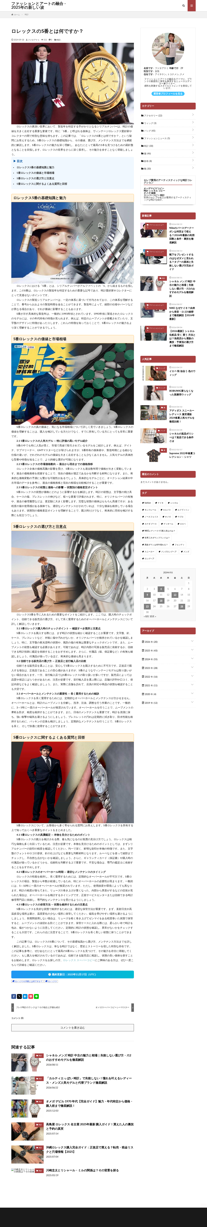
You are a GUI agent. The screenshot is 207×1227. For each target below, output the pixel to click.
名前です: (148, 68)
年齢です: (174, 68)
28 (181, 606)
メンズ (186, 552)
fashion (148, 503)
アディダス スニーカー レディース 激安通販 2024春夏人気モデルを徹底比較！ (182, 416)
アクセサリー (152, 116)
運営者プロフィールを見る (168, 94)
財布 (147, 161)
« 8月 (146, 616)
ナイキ (160, 503)
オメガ (168, 517)
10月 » (153, 616)
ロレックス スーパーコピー (79, 960)
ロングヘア (149, 559)
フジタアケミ (34, 40)
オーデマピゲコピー (154, 188)
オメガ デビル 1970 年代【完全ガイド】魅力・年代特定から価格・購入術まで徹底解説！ (89, 1103)
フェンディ (179, 545)
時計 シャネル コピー (154, 191)
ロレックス (52, 981)
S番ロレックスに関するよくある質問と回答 (42, 184)
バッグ (149, 131)
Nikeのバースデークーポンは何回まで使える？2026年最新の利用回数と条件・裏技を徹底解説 (182, 235)
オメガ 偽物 (150, 193)
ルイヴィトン (183, 510)
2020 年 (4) (150, 694)
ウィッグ (149, 123)
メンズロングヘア (169, 552)
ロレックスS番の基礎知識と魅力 (35, 167)
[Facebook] (13, 996)
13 (175, 595)
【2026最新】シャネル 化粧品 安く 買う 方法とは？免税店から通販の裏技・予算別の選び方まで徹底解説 (182, 338)
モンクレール (150, 510)
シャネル (174, 503)
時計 (59, 40)
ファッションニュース (156, 138)
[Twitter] (19, 996)
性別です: (148, 71)
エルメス (167, 510)
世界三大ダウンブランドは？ (157, 538)
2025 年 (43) (151, 651)
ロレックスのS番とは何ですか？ (28, 981)
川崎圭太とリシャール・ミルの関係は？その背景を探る (82, 1170)
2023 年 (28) (151, 668)
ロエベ (183, 524)
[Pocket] (30, 996)
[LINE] (36, 996)
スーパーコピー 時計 (154, 195)
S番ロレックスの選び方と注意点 (35, 178)
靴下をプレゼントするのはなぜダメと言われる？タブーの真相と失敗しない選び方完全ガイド (181, 261)
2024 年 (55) (151, 659)
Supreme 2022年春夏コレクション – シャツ (182, 455)
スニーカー (149, 552)
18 (161, 601)
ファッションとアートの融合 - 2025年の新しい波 (38, 6)
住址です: (148, 74)
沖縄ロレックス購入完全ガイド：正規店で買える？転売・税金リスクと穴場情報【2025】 (89, 1149)
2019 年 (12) (151, 703)
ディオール (168, 524)
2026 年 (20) (151, 642)
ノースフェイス (151, 517)
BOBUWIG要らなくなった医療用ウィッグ (181, 393)
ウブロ (180, 517)
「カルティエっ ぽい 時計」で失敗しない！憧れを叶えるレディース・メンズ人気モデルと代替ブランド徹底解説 (89, 1080)
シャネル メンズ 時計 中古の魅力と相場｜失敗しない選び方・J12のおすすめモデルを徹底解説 (88, 1057)
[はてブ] (25, 996)
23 (147, 606)
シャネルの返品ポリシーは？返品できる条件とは (181, 437)
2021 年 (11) (151, 686)
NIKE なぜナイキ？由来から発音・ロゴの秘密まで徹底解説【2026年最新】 (182, 313)
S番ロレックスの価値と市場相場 (35, 173)
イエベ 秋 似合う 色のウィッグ (182, 373)
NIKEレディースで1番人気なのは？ (160, 531)
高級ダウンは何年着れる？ (156, 545)
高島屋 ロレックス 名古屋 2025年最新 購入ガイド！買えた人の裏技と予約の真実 (90, 1126)
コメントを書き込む (72, 1027)
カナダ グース (151, 524)
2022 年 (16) (151, 677)
